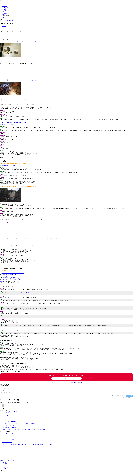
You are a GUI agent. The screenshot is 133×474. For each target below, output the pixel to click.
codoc (81, 382)
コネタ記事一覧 (5, 463)
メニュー (2, 3)
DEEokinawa (75, 382)
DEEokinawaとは (5, 9)
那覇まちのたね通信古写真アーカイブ (27, 292)
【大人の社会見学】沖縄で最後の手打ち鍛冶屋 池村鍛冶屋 (13, 273)
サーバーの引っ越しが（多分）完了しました (12, 297)
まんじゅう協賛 (5, 10)
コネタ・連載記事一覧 (6, 7)
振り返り (4, 26)
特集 (3, 17)
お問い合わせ (4, 11)
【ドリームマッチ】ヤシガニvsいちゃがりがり (11, 278)
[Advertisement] (31, 453)
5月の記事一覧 (3, 281)
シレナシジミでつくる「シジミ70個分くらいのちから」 (12, 279)
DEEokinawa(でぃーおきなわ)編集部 (7, 20)
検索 (1, 4)
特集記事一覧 (4, 6)
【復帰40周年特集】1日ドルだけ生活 (9, 274)
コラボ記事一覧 (5, 8)
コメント (4, 387)
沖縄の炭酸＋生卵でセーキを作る (8, 277)
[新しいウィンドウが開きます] (3, 404)
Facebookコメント (5, 388)
